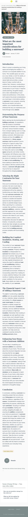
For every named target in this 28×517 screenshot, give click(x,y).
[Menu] (16, 1)
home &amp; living (10, 5)
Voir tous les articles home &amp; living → (13, 469)
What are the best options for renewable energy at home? (11, 497)
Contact (18, 509)
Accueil (3, 5)
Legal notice (11, 509)
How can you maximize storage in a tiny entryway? (13, 492)
